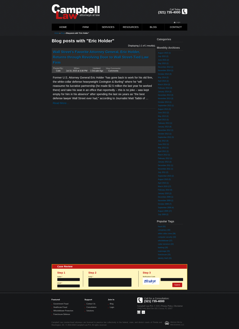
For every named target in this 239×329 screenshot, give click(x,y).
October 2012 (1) (164, 134)
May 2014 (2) (163, 77)
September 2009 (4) (166, 208)
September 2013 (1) (166, 106)
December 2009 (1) (165, 197)
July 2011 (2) (163, 172)
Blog (153, 27)
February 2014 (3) (165, 88)
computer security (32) (167, 237)
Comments (113, 71)
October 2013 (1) (164, 102)
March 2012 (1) (164, 155)
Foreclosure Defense (61, 314)
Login (178, 22)
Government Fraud (60, 304)
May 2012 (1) (163, 148)
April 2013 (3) (163, 120)
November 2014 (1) (165, 70)
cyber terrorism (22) (166, 244)
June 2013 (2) (163, 113)
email (59, 283)
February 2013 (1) (165, 123)
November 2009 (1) (165, 200)
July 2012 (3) (163, 141)
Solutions (90, 311)
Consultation (91, 307)
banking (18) (163, 247)
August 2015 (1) (164, 53)
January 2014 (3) (164, 92)
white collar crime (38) (167, 234)
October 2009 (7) (164, 204)
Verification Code (149, 276)
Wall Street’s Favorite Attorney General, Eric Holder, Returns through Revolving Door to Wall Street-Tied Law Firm (101, 57)
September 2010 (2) (166, 176)
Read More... (61, 103)
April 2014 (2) (163, 81)
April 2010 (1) (163, 183)
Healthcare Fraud (60, 307)
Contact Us (90, 304)
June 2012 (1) (163, 144)
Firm (86, 27)
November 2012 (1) (165, 130)
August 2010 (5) (164, 179)
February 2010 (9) (165, 190)
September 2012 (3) (166, 137)
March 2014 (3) (164, 84)
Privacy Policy (167, 306)
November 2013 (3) (165, 98)
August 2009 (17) (165, 211)
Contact (176, 27)
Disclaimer (178, 306)
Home (63, 27)
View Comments (113, 68)
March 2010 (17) (164, 186)
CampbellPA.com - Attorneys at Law (79, 11)
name (59, 276)
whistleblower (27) (165, 241)
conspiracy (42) (164, 230)
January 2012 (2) (164, 162)
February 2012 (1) (165, 158)
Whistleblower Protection (63, 311)
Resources (131, 27)
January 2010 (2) (164, 193)
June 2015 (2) (163, 60)
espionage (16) (164, 251)
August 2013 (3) (164, 109)
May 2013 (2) (163, 116)
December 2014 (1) (165, 67)
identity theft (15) (165, 258)
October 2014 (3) (164, 74)
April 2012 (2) (163, 151)
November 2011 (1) (165, 169)
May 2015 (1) (163, 63)
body (90, 276)
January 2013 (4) (164, 127)
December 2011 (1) (165, 165)
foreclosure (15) (164, 255)
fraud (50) (162, 226)
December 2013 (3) (165, 95)
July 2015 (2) (163, 56)
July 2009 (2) (163, 214)
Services (108, 27)
